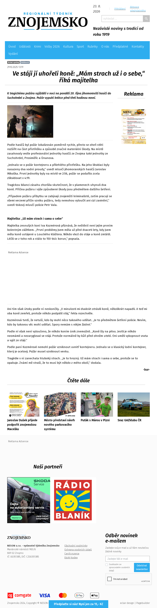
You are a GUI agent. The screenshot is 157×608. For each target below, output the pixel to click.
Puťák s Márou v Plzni (95, 420)
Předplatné (120, 46)
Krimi (37, 46)
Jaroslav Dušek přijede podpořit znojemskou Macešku (22, 424)
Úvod (12, 46)
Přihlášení (120, 8)
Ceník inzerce (71, 553)
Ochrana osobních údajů (78, 549)
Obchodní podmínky (75, 545)
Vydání (13, 54)
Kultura (68, 46)
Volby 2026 (52, 46)
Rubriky (92, 46)
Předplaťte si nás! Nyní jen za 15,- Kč (78, 604)
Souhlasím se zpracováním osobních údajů (119, 567)
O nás (105, 46)
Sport (80, 46)
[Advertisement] (78, 276)
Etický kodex (71, 557)
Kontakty (138, 46)
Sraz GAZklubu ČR (129, 420)
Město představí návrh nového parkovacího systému (59, 424)
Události (25, 46)
